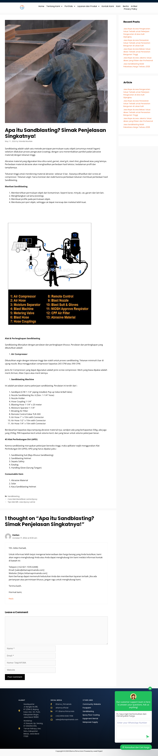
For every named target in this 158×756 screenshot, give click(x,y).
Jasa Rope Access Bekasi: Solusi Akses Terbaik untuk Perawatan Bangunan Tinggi (136, 52)
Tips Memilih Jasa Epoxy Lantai (21, 502)
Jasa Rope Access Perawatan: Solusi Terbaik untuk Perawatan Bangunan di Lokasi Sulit (136, 43)
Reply (11, 598)
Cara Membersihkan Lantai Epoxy (22, 499)
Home (41, 6)
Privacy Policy (130, 9)
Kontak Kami (108, 6)
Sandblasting (14, 496)
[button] (54, 6)
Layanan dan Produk (87, 6)
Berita (126, 6)
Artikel (134, 6)
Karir (118, 6)
